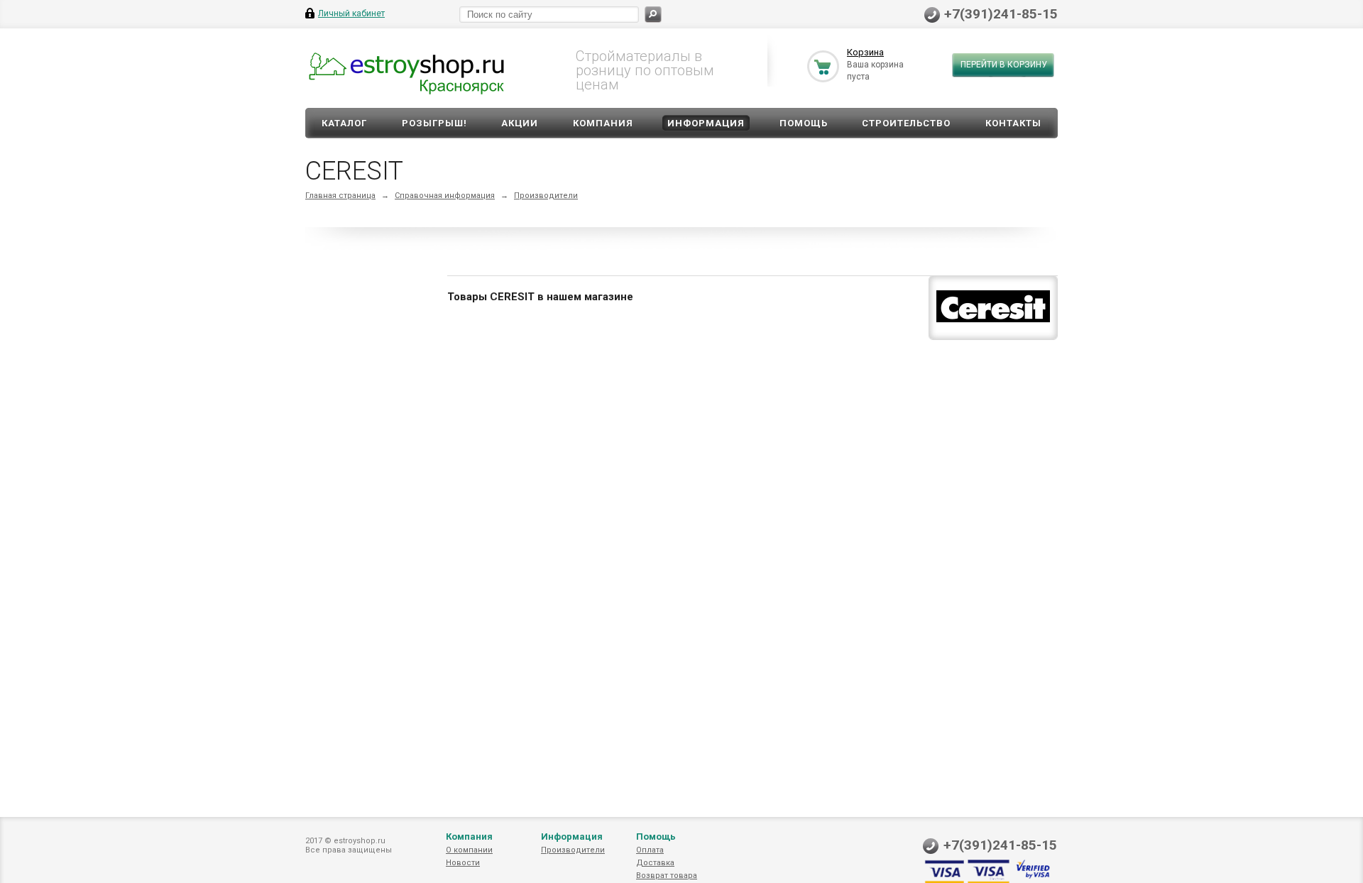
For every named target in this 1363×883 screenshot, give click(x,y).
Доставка (655, 862)
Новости (463, 862)
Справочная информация (445, 195)
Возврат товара (666, 875)
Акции (519, 123)
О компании (469, 850)
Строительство (906, 123)
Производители (546, 195)
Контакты (1013, 123)
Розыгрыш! (434, 123)
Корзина (865, 52)
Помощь (803, 123)
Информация (706, 123)
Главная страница (340, 195)
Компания (603, 123)
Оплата (650, 850)
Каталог (344, 123)
